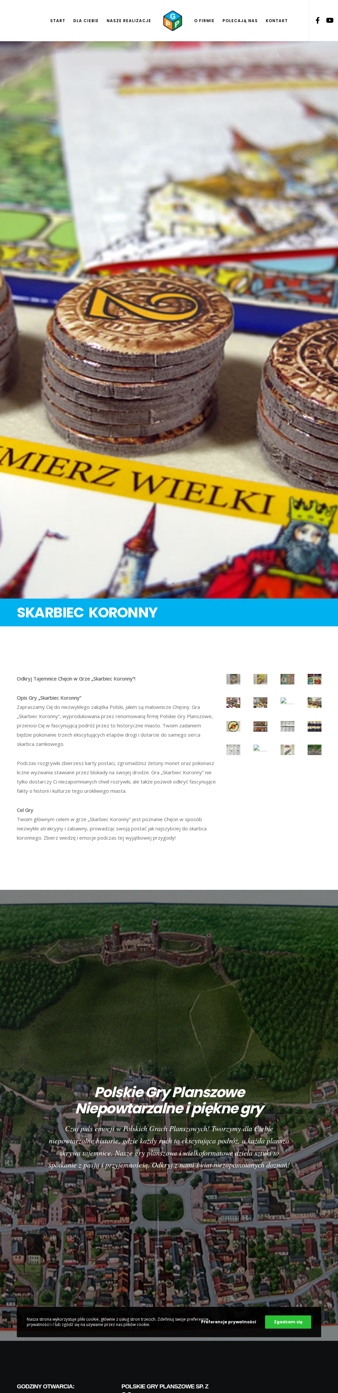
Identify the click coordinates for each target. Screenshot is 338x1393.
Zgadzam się (288, 1322)
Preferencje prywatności (228, 1322)
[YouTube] (327, 20)
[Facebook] (315, 20)
